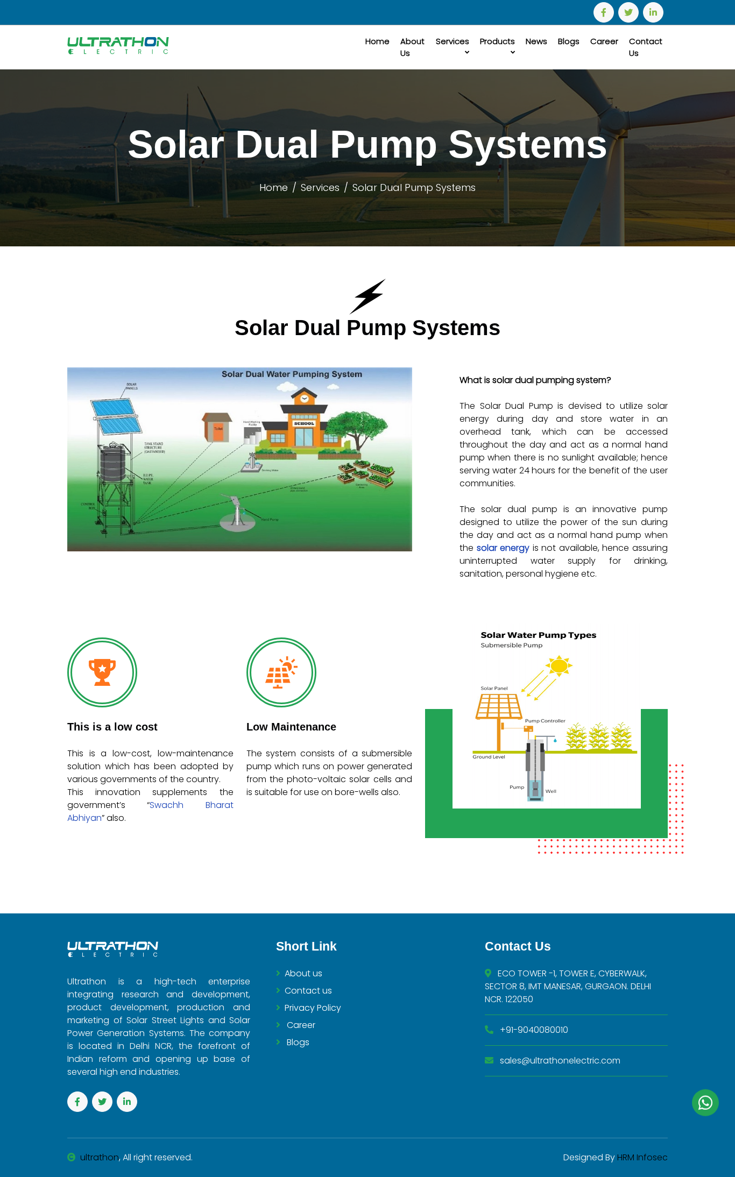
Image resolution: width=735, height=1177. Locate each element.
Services (452, 41)
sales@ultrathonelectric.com (559, 1060)
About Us (412, 47)
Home (377, 41)
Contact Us (645, 47)
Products (497, 41)
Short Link (306, 946)
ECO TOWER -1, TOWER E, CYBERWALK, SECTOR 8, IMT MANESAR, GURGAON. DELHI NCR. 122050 (568, 986)
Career (604, 41)
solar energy (505, 548)
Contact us (308, 990)
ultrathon (99, 1157)
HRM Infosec (641, 1157)
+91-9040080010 (533, 1030)
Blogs (568, 41)
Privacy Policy (313, 1008)
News (536, 41)
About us (303, 973)
